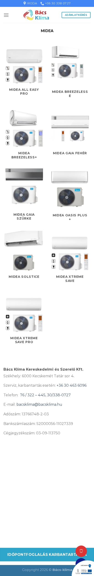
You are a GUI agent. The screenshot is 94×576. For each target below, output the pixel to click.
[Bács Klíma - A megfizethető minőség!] (36, 15)
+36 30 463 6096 (71, 385)
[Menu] (6, 15)
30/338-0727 (59, 395)
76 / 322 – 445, (33, 395)
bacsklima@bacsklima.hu (39, 404)
